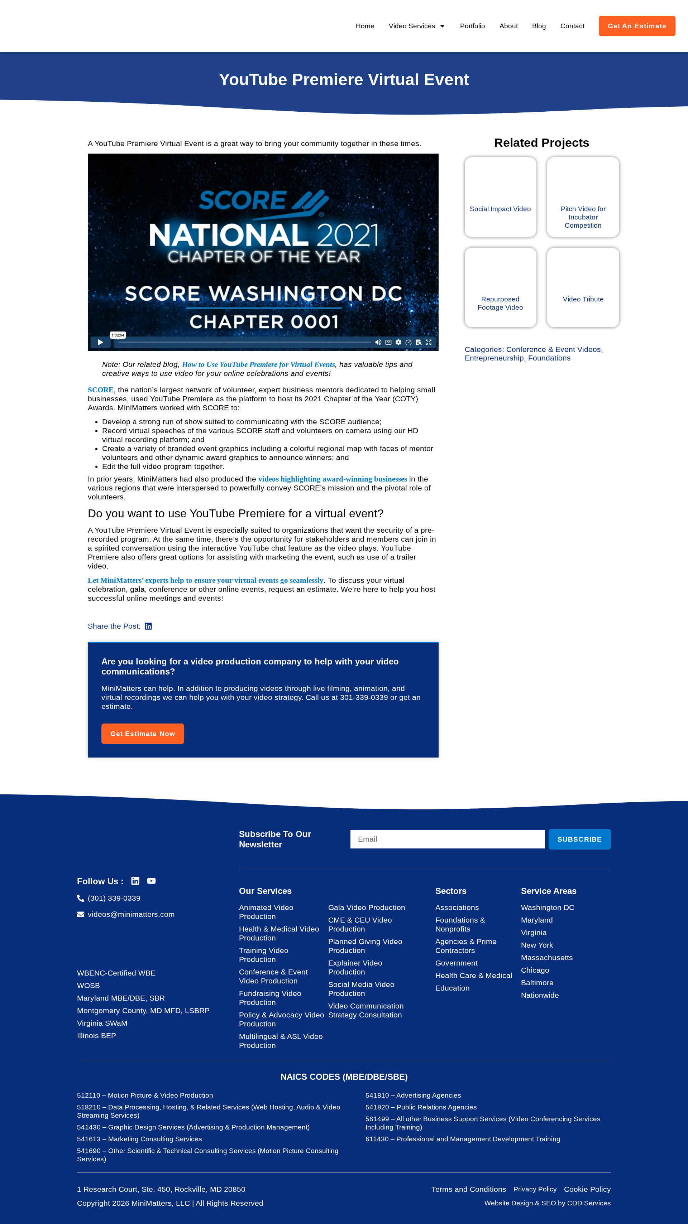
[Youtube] (151, 880)
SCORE (101, 390)
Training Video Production (263, 954)
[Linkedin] (135, 880)
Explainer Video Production (355, 967)
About (509, 26)
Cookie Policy (587, 1189)
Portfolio (472, 26)
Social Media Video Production (361, 988)
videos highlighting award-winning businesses (332, 479)
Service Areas (549, 891)
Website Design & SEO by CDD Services (547, 1203)
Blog (539, 26)
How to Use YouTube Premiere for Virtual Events (258, 364)
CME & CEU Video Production (360, 924)
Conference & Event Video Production (273, 976)
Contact (572, 26)
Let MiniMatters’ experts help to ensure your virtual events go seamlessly (206, 580)
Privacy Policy (535, 1189)
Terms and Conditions (468, 1189)
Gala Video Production (366, 907)
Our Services (265, 891)
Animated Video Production (266, 911)
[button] (148, 626)
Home (365, 26)
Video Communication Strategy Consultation (366, 1010)
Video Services (412, 26)
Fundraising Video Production (270, 997)
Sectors (451, 891)
